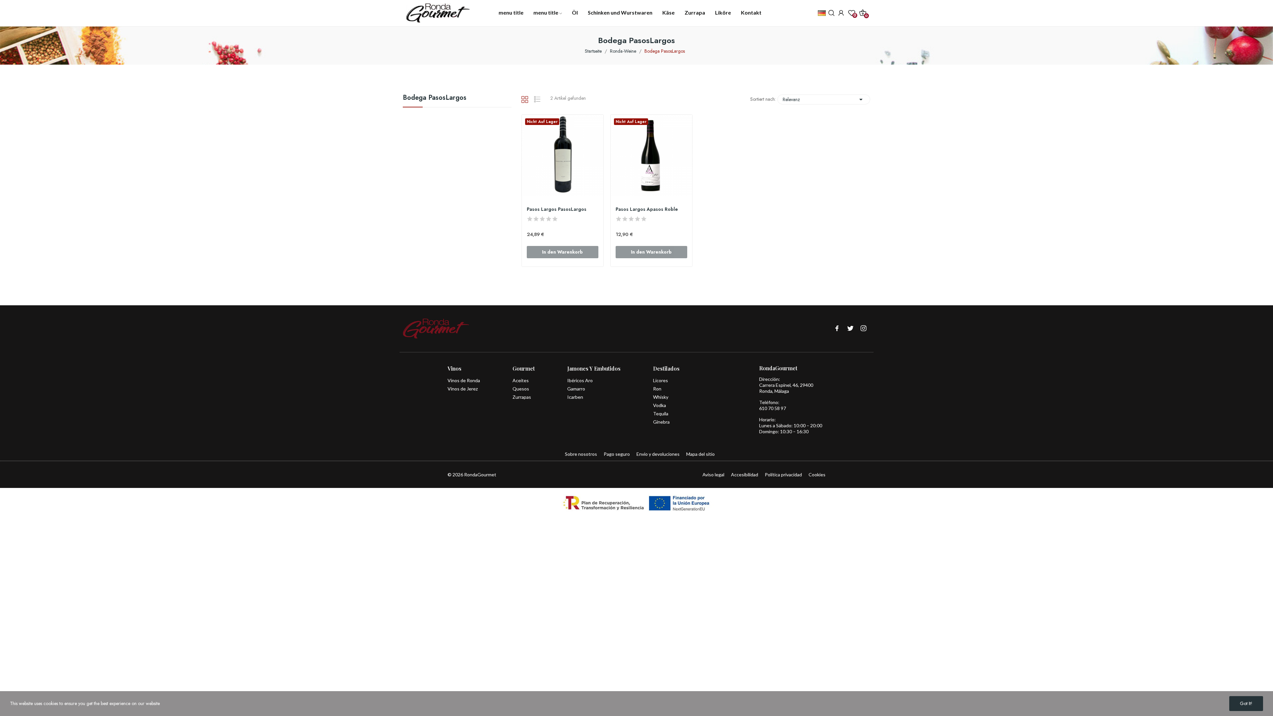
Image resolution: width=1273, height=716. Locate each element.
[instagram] (863, 328)
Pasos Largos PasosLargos (556, 209)
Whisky (660, 397)
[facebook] (837, 328)
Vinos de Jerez (463, 388)
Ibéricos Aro (580, 380)
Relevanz (824, 99)
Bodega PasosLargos (434, 98)
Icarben (575, 397)
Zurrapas (522, 397)
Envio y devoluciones (658, 454)
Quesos (521, 388)
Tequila (660, 413)
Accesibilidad (744, 474)
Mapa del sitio (700, 454)
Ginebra (661, 422)
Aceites (521, 380)
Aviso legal (713, 474)
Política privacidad (783, 474)
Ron (657, 388)
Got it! (1246, 703)
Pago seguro (617, 454)
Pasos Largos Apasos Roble (647, 209)
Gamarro (576, 388)
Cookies (817, 474)
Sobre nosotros (581, 454)
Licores (660, 380)
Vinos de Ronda (464, 380)
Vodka (659, 405)
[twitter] (850, 328)
